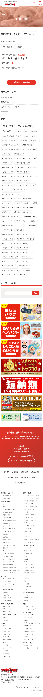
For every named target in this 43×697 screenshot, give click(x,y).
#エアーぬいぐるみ (31, 131)
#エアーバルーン (28, 208)
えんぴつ (5, 650)
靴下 (25, 581)
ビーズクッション (8, 581)
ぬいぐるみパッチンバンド (10, 553)
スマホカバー (6, 617)
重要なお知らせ (7, 97)
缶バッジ (26, 537)
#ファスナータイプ (22, 248)
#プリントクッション (9, 275)
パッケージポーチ (29, 620)
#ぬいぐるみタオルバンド (10, 234)
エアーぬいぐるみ (8, 556)
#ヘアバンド (34, 140)
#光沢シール (6, 212)
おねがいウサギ (7, 495)
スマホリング (6, 606)
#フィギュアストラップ (10, 257)
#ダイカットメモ (7, 172)
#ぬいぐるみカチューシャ (10, 199)
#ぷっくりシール (7, 261)
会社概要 (15, 472)
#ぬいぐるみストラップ (10, 216)
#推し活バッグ (23, 266)
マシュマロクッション (9, 584)
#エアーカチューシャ (30, 199)
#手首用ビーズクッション (10, 252)
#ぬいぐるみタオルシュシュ (11, 225)
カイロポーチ (6, 523)
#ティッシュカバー (23, 181)
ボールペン (6, 653)
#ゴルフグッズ (28, 252)
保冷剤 (26, 637)
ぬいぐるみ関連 (6, 501)
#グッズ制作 (7, 47)
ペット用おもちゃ (8, 517)
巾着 (25, 562)
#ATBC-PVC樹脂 (27, 145)
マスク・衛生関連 (28, 593)
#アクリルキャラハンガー (10, 158)
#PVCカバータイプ (8, 167)
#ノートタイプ (7, 221)
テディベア (6, 542)
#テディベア (6, 190)
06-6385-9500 (21, 449)
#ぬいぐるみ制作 (25, 125)
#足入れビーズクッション (22, 212)
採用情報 (6, 472)
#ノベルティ (8, 131)
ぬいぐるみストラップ (9, 509)
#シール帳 (23, 140)
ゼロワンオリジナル (7, 493)
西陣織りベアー (7, 540)
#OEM (18, 131)
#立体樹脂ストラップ (23, 163)
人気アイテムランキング (10, 107)
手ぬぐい (26, 575)
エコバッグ (27, 548)
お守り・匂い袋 (28, 531)
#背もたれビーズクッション (11, 194)
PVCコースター (28, 639)
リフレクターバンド (30, 609)
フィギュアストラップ (30, 501)
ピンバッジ (27, 528)
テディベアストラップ (9, 545)
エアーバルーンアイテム (31, 542)
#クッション (27, 234)
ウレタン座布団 (7, 600)
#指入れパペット (27, 257)
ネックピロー (6, 595)
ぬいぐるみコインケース (9, 531)
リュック (5, 551)
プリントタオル (28, 564)
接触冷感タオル (28, 570)
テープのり (6, 637)
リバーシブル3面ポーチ (9, 520)
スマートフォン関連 (7, 604)
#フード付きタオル (8, 266)
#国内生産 (19, 230)
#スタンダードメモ (29, 149)
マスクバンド (28, 598)
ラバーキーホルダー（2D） (32, 498)
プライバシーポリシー (22, 687)
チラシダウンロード (21, 483)
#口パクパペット (21, 221)
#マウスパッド (7, 163)
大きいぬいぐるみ (8, 512)
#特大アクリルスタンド (10, 145)
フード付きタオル (29, 573)
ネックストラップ (29, 526)
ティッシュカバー (8, 564)
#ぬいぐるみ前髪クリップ (11, 136)
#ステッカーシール (29, 158)
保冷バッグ (27, 556)
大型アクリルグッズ (30, 520)
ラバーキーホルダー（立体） (32, 495)
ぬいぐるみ (6, 504)
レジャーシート (28, 634)
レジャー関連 (27, 612)
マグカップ (27, 626)
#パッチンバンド (7, 239)
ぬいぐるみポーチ (8, 526)
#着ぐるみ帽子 (19, 154)
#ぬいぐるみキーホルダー (10, 208)
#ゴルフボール (22, 261)
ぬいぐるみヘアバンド (9, 573)
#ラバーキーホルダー (23, 203)
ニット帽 (26, 584)
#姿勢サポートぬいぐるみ (25, 239)
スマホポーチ (6, 620)
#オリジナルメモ (30, 225)
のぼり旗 (5, 537)
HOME (3, 14)
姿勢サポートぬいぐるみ (9, 567)
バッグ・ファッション (29, 545)
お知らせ (12, 14)
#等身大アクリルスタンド (10, 176)
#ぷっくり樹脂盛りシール (10, 149)
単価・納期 (24, 472)
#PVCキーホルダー (29, 176)
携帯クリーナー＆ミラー (9, 614)
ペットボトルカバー (30, 631)
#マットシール (7, 185)
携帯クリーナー (7, 612)
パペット (5, 507)
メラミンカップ (28, 628)
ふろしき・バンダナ (30, 578)
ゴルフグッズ (28, 617)
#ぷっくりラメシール (9, 140)
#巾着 (25, 243)
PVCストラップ (7, 609)
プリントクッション (8, 578)
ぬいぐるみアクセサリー (9, 562)
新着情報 (4, 111)
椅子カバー (6, 548)
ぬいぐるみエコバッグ (9, 529)
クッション (4, 576)
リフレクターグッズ (30, 606)
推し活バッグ (28, 559)
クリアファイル (7, 634)
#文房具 (19, 47)
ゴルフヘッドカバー (30, 615)
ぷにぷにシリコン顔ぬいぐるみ (11, 570)
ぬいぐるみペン (7, 648)
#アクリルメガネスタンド (26, 167)
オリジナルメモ (7, 628)
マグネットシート (29, 512)
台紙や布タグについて (28, 477)
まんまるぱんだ (7, 498)
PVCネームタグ (28, 523)
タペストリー (28, 534)
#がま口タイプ (31, 185)
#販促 (35, 203)
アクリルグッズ (28, 517)
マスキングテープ (8, 639)
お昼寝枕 (5, 592)
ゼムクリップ (6, 656)
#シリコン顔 (26, 270)
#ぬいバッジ (28, 136)
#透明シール (34, 221)
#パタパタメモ (7, 230)
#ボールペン (29, 33)
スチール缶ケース (29, 509)
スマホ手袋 (27, 586)
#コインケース (7, 248)
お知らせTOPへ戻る (21, 82)
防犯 (24, 604)
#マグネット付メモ (23, 172)
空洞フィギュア (28, 503)
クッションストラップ (30, 506)
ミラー (26, 589)
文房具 (3, 623)
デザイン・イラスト (29, 643)
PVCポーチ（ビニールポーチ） (33, 623)
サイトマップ (37, 687)
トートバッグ (28, 553)
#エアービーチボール (29, 216)
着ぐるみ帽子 (6, 515)
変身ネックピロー (8, 598)
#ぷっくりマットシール (10, 270)
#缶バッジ (19, 185)
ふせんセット (6, 631)
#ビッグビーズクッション (10, 243)
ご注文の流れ (35, 472)
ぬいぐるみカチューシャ (9, 559)
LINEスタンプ (28, 645)
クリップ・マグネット (30, 515)
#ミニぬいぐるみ (19, 190)
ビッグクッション (8, 587)
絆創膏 (26, 600)
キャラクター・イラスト (31, 648)
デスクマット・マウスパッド (32, 539)
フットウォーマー (8, 589)
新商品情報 (5, 102)
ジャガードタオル (29, 567)
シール (4, 642)
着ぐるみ (5, 534)
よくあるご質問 (13, 477)
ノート (4, 626)
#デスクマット (7, 203)
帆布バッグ (27, 551)
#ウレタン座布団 (7, 181)
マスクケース (28, 595)
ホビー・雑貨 (27, 493)
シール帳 (5, 645)
